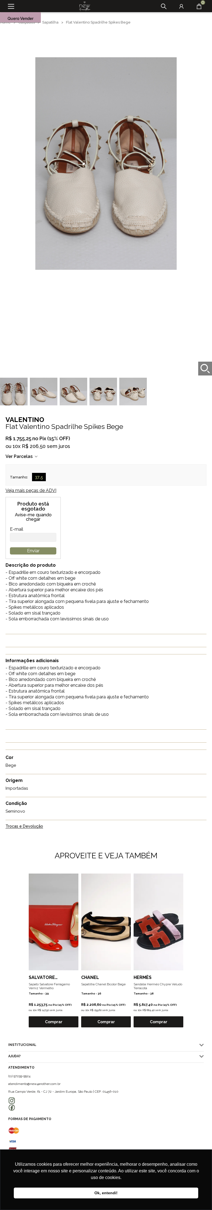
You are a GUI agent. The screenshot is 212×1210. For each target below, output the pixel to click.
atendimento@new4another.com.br (34, 1084)
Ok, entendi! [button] (106, 1193)
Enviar (33, 550)
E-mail (16, 529)
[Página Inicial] (83, 6)
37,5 (39, 477)
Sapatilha (50, 22)
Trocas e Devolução (24, 826)
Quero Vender (20, 18)
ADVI (31, 490)
